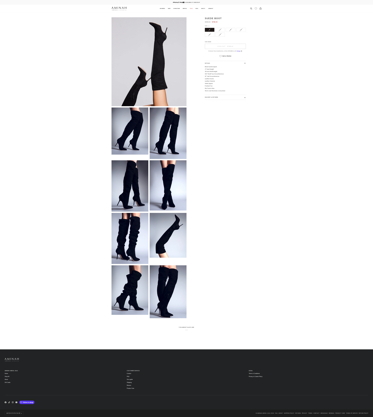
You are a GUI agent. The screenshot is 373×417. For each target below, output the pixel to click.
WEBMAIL (331, 413)
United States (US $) (13, 413)
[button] (162, 8)
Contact (129, 373)
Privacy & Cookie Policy (255, 376)
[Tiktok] (9, 402)
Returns (129, 385)
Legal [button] (251, 370)
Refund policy (363, 413)
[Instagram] (13, 402)
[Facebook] (5, 402)
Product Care (130, 388)
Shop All (7, 376)
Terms (310, 413)
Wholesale (324, 413)
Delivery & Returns (211, 97)
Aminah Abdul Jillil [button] (11, 370)
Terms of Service (352, 413)
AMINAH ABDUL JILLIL (263, 413)
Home (6, 373)
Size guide (130, 379)
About (6, 379)
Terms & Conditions (254, 373)
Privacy (304, 413)
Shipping (129, 382)
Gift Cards (7, 382)
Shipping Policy (289, 413)
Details (207, 63)
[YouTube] (16, 402)
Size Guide (208, 42)
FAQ (128, 376)
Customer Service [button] (133, 370)
